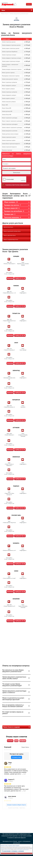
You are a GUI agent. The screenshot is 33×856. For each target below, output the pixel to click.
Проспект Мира (16, 515)
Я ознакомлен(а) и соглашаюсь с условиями (13, 851)
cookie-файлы (2, 848)
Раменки (16, 285)
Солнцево (16, 256)
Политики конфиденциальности (22, 185)
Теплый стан (16, 313)
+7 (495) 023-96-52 (19, 536)
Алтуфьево (16, 427)
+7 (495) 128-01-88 (19, 508)
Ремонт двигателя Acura (10, 235)
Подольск (16, 486)
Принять (16, 853)
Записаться (10, 278)
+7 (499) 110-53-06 (19, 449)
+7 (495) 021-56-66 (19, 563)
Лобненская (16, 457)
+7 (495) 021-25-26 (19, 621)
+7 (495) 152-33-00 (19, 306)
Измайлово (16, 599)
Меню (3, 10)
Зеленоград (16, 370)
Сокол (16, 342)
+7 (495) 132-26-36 (19, 335)
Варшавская (16, 400)
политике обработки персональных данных (23, 849)
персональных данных (7, 849)
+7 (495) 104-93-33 (19, 363)
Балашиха (16, 543)
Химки (16, 571)
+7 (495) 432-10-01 (19, 392)
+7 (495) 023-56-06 (19, 591)
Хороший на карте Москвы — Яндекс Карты (16, 807)
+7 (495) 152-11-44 (19, 278)
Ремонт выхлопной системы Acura (12, 231)
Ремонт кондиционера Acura (11, 239)
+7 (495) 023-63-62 (19, 420)
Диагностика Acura (8, 227)
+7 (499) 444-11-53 (19, 479)
